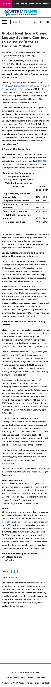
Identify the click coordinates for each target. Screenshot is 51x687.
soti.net (40, 548)
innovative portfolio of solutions (16, 522)
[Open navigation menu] (4, 22)
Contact (45, 683)
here (13, 475)
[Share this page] (47, 22)
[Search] (35, 22)
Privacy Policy (32, 683)
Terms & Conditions (36, 677)
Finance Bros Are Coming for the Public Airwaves (26, 4)
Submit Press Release (16, 677)
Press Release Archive (29, 672)
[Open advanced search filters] (41, 22)
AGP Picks (6, 4)
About (14, 672)
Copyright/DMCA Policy (13, 683)
